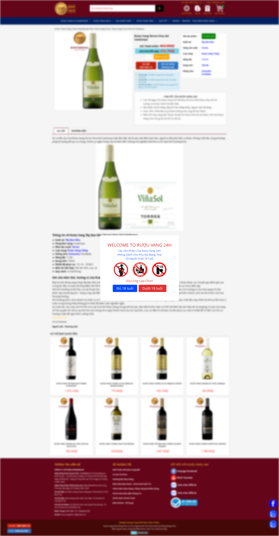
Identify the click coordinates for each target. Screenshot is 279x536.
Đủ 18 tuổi (125, 288)
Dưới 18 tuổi (152, 288)
